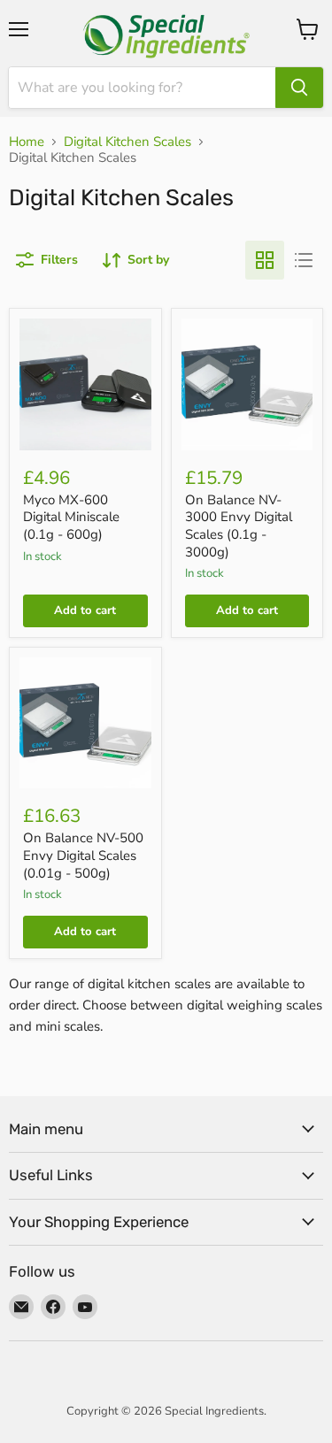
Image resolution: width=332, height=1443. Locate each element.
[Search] (299, 87)
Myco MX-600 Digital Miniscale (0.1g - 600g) (71, 517)
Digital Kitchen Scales (127, 142)
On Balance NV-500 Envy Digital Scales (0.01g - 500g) (83, 855)
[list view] (303, 260)
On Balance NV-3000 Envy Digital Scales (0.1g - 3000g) (238, 526)
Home (26, 142)
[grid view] (264, 260)
